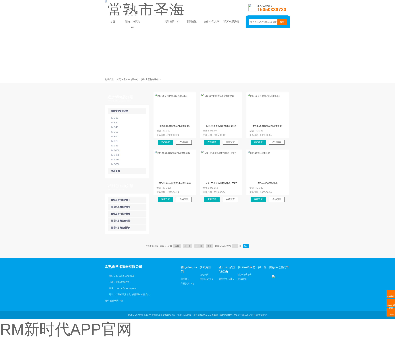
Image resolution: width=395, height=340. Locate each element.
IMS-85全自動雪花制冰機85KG (268, 126)
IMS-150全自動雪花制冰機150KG (221, 183)
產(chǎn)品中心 (130, 79)
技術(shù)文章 (211, 21)
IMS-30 (114, 122)
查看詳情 (165, 142)
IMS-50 (114, 132)
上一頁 (187, 246)
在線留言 (184, 142)
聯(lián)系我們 (231, 21)
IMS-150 (115, 159)
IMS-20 (114, 118)
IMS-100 (115, 150)
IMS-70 (114, 141)
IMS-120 (115, 155)
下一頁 (199, 246)
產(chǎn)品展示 (152, 22)
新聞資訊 (192, 21)
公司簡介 (185, 279)
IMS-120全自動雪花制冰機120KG (174, 183)
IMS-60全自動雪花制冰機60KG (221, 126)
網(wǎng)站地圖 (250, 315)
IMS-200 (115, 164)
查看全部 (115, 171)
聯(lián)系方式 (244, 274)
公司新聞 (204, 274)
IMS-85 (114, 145)
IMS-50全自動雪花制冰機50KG (175, 126)
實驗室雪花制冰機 (149, 79)
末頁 (209, 246)
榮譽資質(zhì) (172, 21)
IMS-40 (114, 127)
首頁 (112, 21)
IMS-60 (114, 136)
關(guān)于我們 (132, 22)
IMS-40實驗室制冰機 (268, 183)
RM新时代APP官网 (66, 329)
